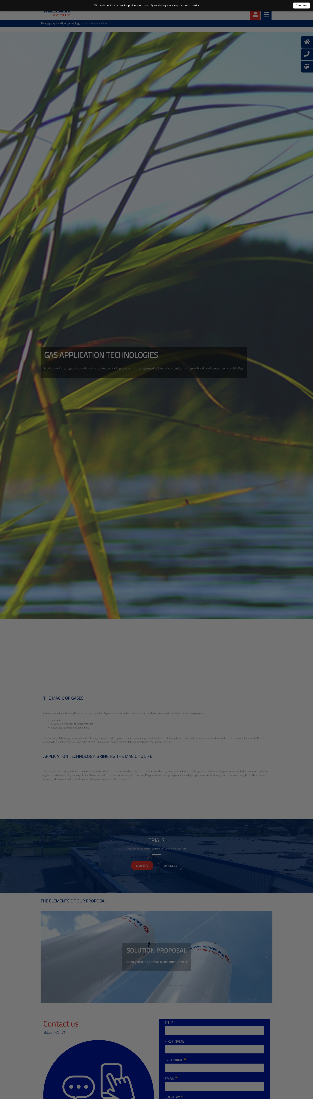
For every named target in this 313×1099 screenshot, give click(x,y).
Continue (301, 5)
